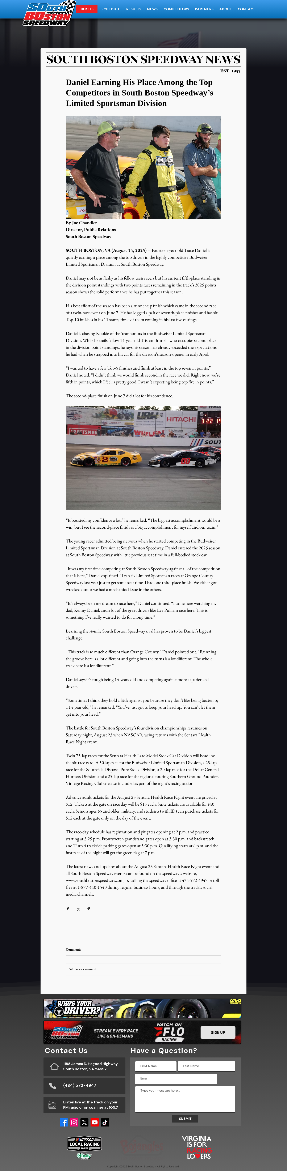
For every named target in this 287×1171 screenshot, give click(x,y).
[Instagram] (74, 1122)
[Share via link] (88, 909)
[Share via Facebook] (68, 909)
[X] (84, 1122)
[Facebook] (64, 1122)
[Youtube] (95, 1122)
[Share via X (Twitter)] (78, 909)
